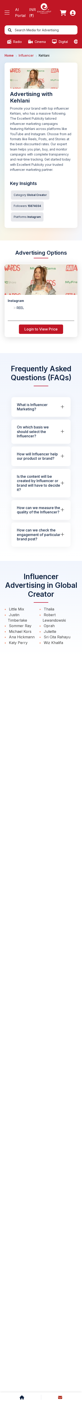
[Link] (63, 13)
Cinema (40, 42)
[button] (7, 13)
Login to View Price (41, 329)
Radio (17, 42)
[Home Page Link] (44, 8)
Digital (63, 42)
